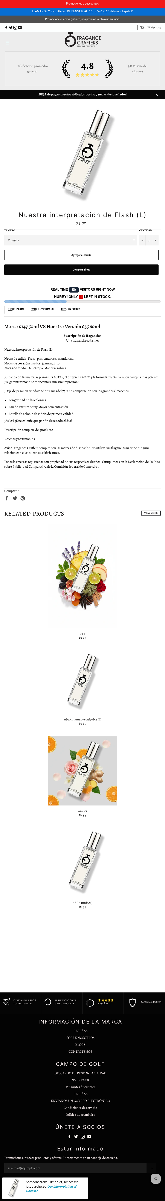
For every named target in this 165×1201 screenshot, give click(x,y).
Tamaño (9, 230)
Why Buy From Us (42, 309)
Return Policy (70, 309)
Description (16, 309)
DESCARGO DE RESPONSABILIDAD (80, 1073)
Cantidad (145, 230)
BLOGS (80, 1044)
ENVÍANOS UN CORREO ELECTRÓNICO (80, 1100)
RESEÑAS (80, 1031)
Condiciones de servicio (80, 1107)
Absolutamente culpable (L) (82, 719)
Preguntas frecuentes (80, 1087)
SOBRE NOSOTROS (80, 1037)
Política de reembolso (80, 1114)
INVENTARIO (80, 1080)
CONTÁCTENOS (80, 1051)
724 (82, 633)
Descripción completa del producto (28, 429)
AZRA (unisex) (82, 902)
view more (151, 513)
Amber (82, 811)
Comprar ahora (81, 269)
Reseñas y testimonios (19, 439)
